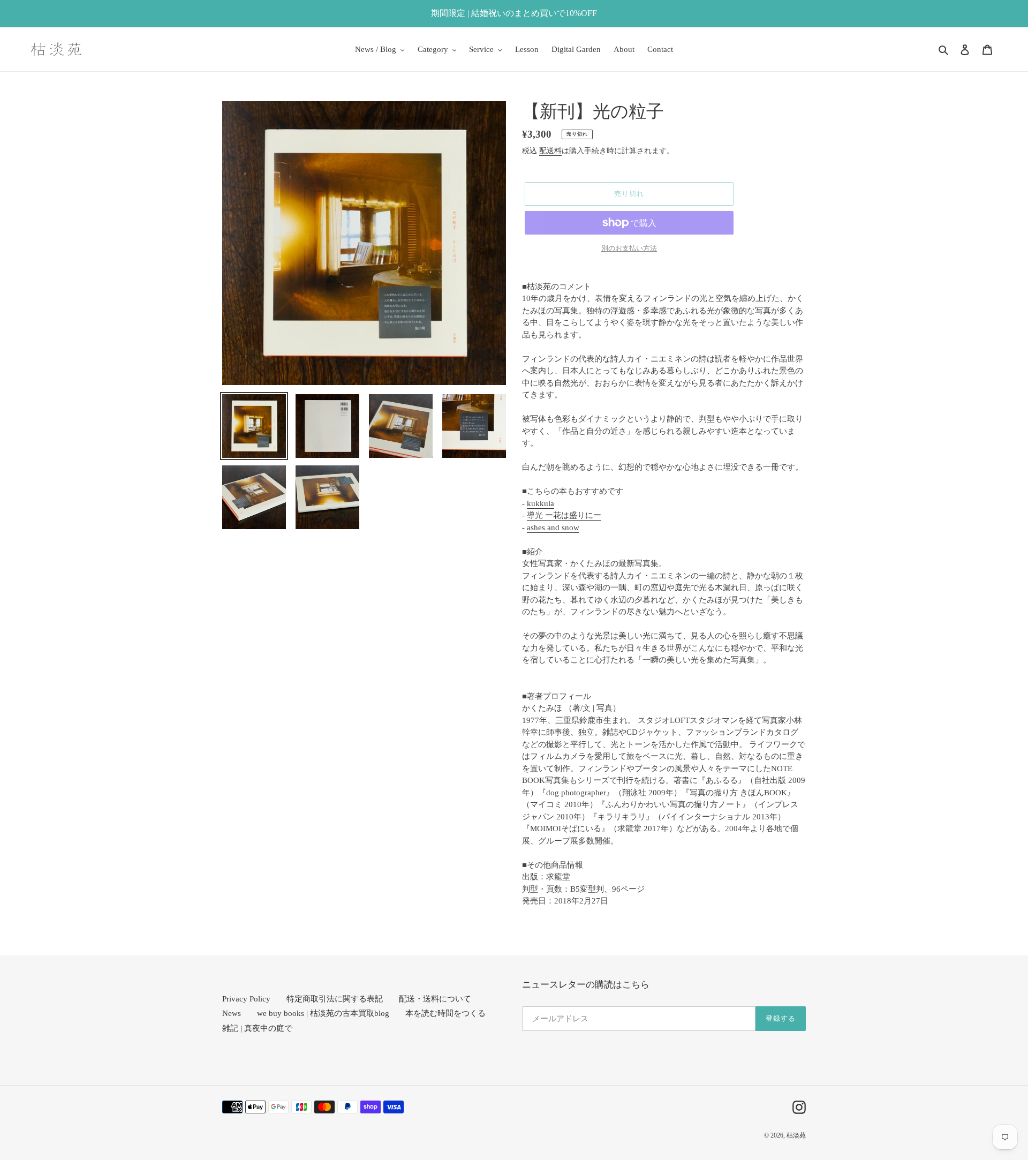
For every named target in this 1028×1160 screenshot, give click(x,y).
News (231, 1013)
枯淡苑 (796, 1135)
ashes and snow (553, 527)
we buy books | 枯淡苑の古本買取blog (323, 1013)
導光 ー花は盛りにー (564, 515)
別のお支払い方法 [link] (629, 248)
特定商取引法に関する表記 (334, 999)
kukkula (540, 503)
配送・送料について (435, 999)
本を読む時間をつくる (445, 1013)
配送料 (550, 151)
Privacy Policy (246, 999)
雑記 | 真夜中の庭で (257, 1028)
